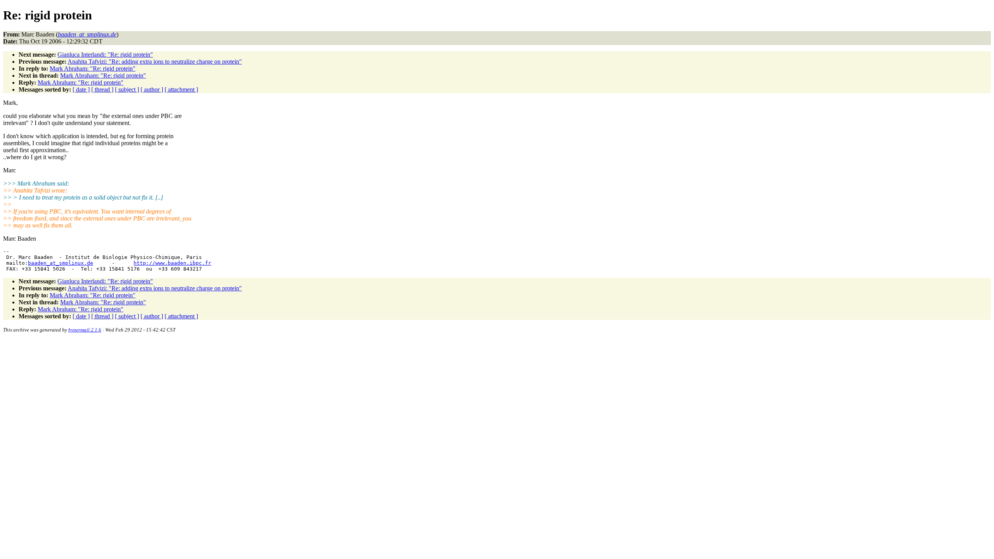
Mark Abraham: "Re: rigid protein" (93, 68)
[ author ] (152, 89)
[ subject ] (127, 89)
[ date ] (81, 89)
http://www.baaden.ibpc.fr (172, 263)
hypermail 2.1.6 (84, 330)
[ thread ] (102, 89)
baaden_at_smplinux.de (60, 263)
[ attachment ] (181, 89)
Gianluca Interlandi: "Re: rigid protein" (105, 54)
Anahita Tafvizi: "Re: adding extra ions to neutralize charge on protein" (155, 61)
